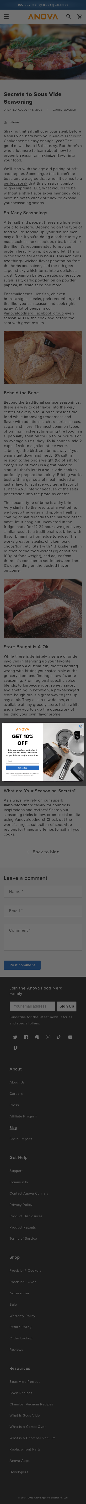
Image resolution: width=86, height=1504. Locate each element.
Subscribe (22, 767)
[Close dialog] (81, 726)
